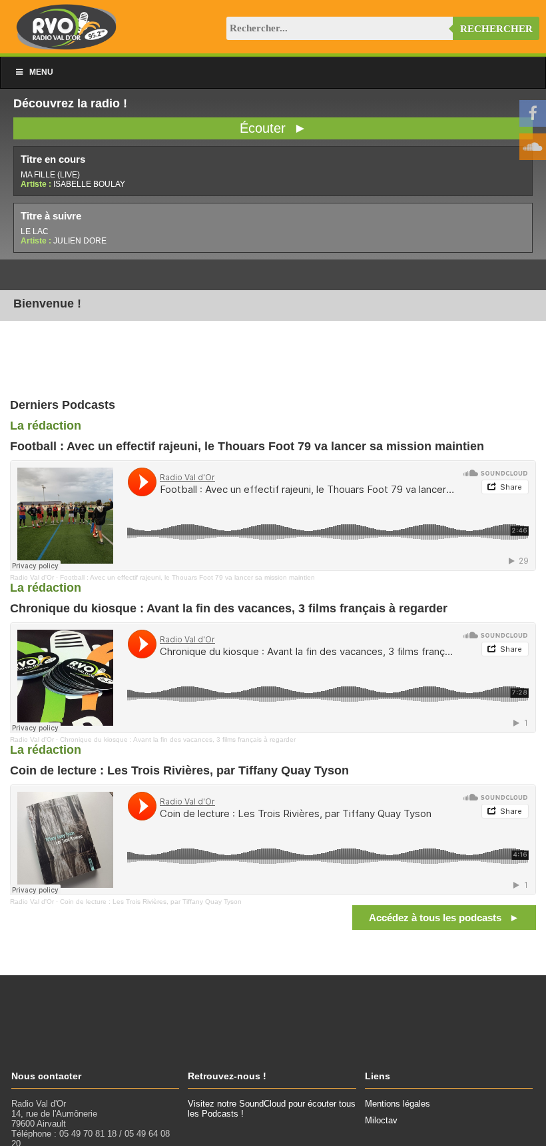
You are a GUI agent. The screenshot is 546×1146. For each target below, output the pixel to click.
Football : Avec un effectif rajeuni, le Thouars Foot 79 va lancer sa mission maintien (187, 577)
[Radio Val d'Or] (66, 46)
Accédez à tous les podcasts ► (444, 917)
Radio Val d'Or (32, 577)
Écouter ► (273, 128)
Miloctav (381, 1120)
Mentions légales (397, 1104)
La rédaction (45, 425)
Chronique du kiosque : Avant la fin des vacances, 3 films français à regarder (178, 739)
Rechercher (496, 28)
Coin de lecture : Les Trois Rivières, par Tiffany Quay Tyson (151, 901)
